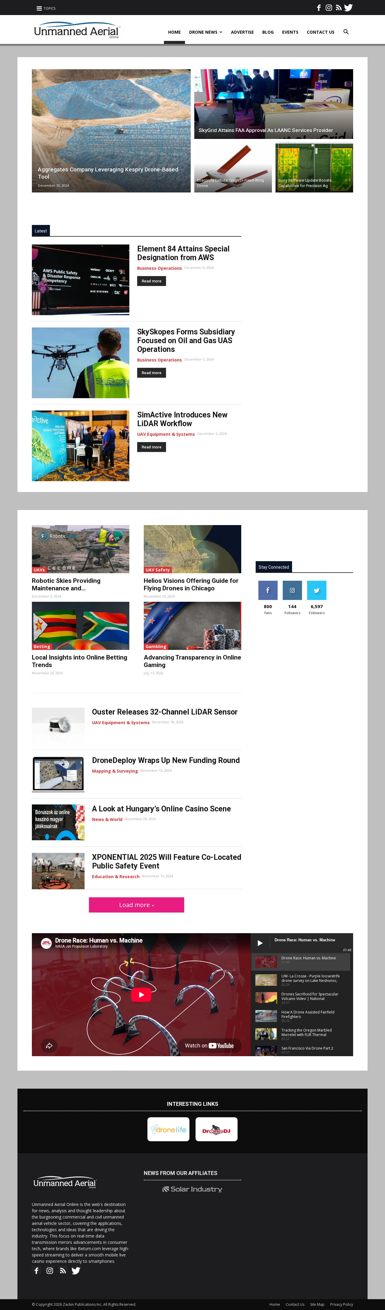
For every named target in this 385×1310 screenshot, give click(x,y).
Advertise (242, 32)
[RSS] (338, 6)
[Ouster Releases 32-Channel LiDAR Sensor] (58, 726)
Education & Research (116, 876)
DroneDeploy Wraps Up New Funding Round (166, 760)
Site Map (317, 1304)
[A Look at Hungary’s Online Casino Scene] (58, 822)
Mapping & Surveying (115, 771)
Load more (134, 905)
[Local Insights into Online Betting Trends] (80, 626)
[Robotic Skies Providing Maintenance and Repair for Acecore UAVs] (80, 549)
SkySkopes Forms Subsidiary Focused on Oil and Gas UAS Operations (186, 341)
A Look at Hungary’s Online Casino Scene (161, 808)
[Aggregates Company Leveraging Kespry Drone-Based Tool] (111, 130)
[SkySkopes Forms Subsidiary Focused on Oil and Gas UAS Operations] (80, 363)
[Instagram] (328, 6)
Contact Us (320, 32)
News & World (107, 819)
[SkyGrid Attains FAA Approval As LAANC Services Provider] (273, 103)
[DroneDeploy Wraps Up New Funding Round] (58, 774)
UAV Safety (158, 570)
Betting (42, 646)
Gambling (156, 646)
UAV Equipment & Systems (166, 434)
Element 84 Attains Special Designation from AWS (183, 253)
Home (174, 32)
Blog (268, 32)
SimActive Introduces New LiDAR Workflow (182, 419)
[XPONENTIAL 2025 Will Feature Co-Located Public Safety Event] (58, 871)
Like (267, 583)
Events (290, 32)
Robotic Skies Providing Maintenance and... (66, 584)
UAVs (39, 570)
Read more (152, 281)
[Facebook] (318, 6)
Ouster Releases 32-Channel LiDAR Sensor (165, 712)
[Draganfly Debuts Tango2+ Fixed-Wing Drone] (233, 169)
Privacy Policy (341, 1304)
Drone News (203, 32)
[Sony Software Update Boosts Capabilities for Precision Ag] (314, 169)
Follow (292, 583)
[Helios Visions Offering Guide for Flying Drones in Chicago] (192, 549)
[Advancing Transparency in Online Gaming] (192, 626)
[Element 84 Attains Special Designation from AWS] (80, 279)
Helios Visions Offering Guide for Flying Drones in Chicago (191, 584)
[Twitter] (348, 6)
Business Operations (159, 268)
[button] (346, 32)
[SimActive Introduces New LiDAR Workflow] (80, 446)
